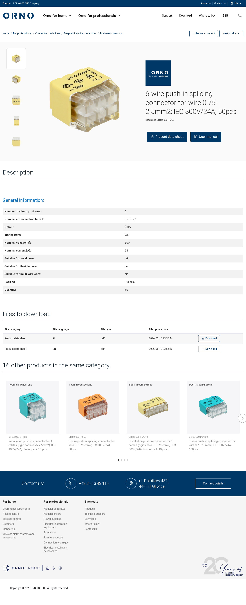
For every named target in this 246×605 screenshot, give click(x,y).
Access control (11, 513)
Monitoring (9, 528)
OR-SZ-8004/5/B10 (138, 437)
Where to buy (92, 523)
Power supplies (52, 518)
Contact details (213, 483)
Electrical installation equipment (55, 525)
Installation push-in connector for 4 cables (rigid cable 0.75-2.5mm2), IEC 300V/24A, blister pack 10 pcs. (31, 445)
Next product (230, 33)
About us (206, 3)
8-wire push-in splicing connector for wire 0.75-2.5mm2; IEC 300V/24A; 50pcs (92, 445)
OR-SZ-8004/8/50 (77, 437)
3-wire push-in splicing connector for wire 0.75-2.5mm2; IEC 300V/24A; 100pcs (212, 445)
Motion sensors (52, 513)
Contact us (219, 3)
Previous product (205, 33)
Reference (151, 120)
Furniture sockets (53, 537)
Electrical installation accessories (55, 549)
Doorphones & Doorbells (16, 508)
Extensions (50, 532)
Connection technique (56, 542)
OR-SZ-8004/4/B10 (17, 437)
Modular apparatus (54, 508)
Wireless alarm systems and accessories (19, 536)
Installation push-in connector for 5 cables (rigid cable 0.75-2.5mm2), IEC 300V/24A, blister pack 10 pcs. (152, 445)
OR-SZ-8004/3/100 (198, 437)
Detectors (8, 523)
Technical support (95, 513)
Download (90, 518)
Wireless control (12, 518)
